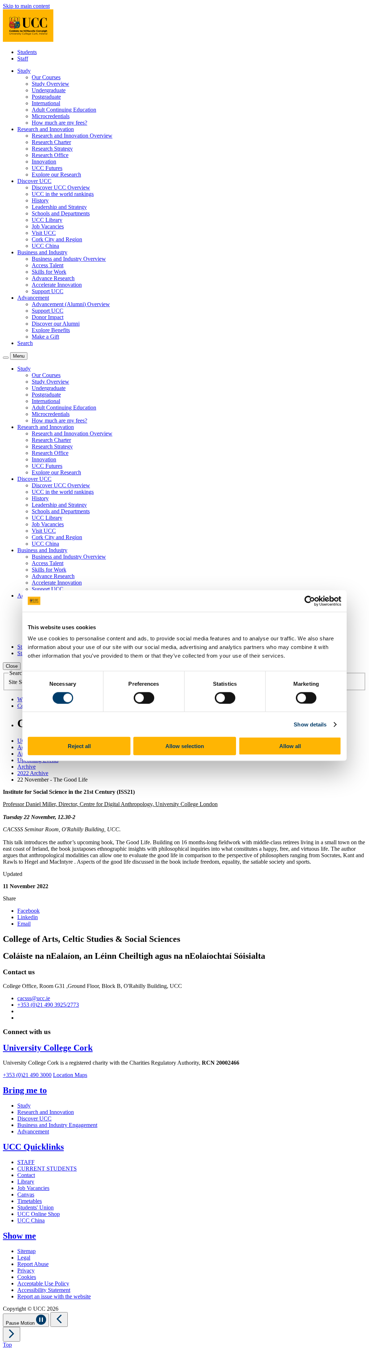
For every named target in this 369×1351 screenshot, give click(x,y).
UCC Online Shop (38, 1214)
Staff (22, 58)
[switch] (144, 697)
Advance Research (53, 278)
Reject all (79, 746)
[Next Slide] (11, 1334)
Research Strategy (52, 149)
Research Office (50, 155)
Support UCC (47, 291)
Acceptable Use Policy (43, 1283)
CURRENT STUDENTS (47, 1169)
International (46, 103)
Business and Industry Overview (69, 259)
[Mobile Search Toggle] (6, 358)
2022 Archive (32, 773)
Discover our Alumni (56, 324)
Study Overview (50, 84)
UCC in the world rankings (63, 194)
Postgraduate (46, 97)
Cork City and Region (57, 239)
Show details (310, 724)
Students (27, 52)
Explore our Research (56, 174)
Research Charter (51, 142)
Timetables (29, 1201)
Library (25, 1181)
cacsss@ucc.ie (33, 998)
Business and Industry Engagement (57, 1125)
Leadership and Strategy (59, 207)
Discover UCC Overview (61, 187)
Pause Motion (21, 1323)
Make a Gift (45, 337)
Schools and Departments (61, 213)
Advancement (33, 1131)
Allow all (290, 746)
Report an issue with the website (54, 1296)
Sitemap (26, 1251)
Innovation (44, 161)
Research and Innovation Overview (72, 136)
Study (24, 1105)
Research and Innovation (45, 1112)
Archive (26, 767)
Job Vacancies (48, 226)
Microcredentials (51, 116)
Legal (23, 1257)
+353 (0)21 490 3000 (27, 1075)
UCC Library (47, 220)
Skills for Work (49, 272)
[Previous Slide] (59, 1319)
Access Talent (47, 265)
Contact (26, 1175)
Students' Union (35, 1207)
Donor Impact (47, 317)
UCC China (45, 246)
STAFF (26, 1162)
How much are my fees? (59, 123)
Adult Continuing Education (64, 110)
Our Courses (46, 77)
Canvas (25, 1194)
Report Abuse (33, 1264)
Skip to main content (26, 6)
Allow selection (184, 746)
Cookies (26, 1277)
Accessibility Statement (43, 1290)
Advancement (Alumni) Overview (71, 304)
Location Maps (70, 1075)
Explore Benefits (51, 330)
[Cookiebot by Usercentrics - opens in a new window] (309, 600)
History (40, 200)
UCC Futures (47, 168)
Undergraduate (49, 90)
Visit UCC (44, 233)
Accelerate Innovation (57, 285)
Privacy (26, 1270)
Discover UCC (34, 1118)
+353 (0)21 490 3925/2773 (48, 1005)
